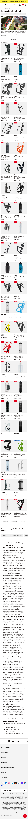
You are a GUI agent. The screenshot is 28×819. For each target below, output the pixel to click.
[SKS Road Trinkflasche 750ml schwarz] (7, 406)
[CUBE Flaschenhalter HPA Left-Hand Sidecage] (20, 248)
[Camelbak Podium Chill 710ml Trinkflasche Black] (20, 406)
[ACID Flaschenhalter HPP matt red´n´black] (7, 347)
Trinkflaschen (5, 14)
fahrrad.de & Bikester (8, 815)
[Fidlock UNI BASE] (20, 485)
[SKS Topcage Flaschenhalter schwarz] (7, 49)
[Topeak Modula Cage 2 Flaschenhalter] (7, 485)
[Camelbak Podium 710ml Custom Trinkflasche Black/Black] (20, 426)
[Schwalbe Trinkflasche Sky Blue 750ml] (7, 465)
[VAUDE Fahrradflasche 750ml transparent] (20, 227)
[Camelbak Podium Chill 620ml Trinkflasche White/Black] (20, 347)
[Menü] (2, 4)
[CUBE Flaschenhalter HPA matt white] (20, 465)
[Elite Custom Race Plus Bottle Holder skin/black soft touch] (7, 208)
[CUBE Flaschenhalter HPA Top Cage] (20, 89)
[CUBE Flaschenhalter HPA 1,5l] (7, 248)
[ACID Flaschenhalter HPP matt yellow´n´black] (7, 327)
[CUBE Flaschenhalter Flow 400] (7, 446)
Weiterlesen (3, 35)
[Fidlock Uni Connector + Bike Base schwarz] (7, 387)
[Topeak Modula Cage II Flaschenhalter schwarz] (7, 188)
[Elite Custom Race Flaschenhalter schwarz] (20, 287)
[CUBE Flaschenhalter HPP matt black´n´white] (20, 49)
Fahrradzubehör (7, 8)
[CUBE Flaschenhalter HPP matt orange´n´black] (20, 148)
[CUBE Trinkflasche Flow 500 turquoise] (20, 268)
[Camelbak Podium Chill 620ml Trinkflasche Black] (7, 148)
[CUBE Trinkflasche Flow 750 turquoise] (20, 69)
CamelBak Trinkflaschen (16, 535)
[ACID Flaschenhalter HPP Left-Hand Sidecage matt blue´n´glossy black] (20, 307)
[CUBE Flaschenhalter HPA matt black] (7, 128)
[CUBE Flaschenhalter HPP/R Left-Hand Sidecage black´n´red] (20, 505)
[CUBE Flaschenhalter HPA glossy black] (20, 128)
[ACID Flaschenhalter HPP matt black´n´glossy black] (20, 188)
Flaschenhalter (13, 14)
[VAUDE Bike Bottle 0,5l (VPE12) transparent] (20, 367)
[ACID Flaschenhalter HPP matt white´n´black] (7, 426)
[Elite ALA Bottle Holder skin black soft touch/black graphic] (20, 327)
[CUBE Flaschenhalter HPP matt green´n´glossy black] (20, 446)
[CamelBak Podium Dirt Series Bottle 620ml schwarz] (20, 208)
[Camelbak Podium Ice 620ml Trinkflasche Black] (7, 108)
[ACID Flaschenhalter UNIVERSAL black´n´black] (7, 89)
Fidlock (4, 535)
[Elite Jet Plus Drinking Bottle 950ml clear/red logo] (7, 505)
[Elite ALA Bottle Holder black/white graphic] (7, 287)
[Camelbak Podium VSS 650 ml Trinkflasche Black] (20, 387)
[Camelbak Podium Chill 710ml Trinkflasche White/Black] (7, 307)
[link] (5, 521)
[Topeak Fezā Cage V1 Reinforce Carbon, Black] (7, 367)
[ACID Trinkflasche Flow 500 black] (7, 268)
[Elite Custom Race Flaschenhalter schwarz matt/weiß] (20, 167)
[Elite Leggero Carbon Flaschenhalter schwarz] (20, 108)
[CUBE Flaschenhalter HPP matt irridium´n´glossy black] (7, 167)
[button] (22, 4)
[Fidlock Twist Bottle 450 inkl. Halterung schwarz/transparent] (7, 227)
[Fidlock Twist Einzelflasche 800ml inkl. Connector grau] (7, 69)
